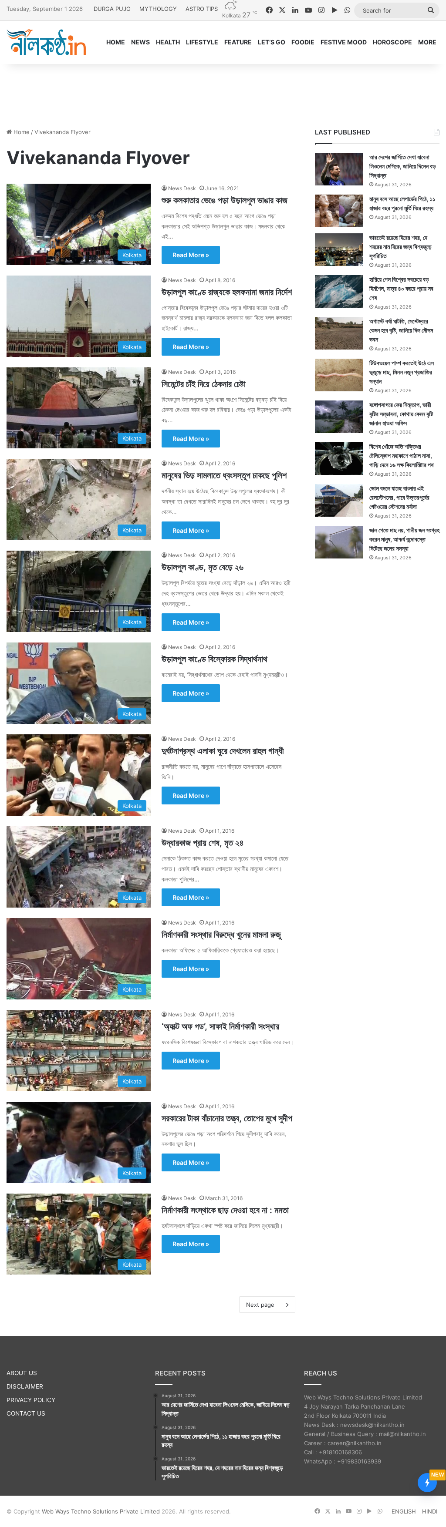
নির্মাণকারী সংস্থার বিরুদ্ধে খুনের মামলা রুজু (221, 934)
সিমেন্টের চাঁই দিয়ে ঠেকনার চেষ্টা (204, 384)
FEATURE (238, 42)
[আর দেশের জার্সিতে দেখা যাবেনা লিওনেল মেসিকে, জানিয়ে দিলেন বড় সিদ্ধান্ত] (339, 169)
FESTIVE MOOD (344, 42)
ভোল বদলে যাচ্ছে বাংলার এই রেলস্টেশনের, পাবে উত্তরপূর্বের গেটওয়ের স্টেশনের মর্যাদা (399, 497)
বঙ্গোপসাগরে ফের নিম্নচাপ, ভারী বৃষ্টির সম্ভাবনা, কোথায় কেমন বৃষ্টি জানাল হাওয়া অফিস (401, 414)
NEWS (140, 42)
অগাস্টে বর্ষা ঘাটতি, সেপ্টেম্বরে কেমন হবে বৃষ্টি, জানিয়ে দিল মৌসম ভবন (401, 330)
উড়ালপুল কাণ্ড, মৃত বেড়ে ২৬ (202, 567)
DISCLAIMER (25, 1386)
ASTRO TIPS (202, 8)
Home (21, 131)
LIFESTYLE (202, 42)
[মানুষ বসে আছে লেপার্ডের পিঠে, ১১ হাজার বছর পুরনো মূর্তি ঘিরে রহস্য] (339, 211)
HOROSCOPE (392, 42)
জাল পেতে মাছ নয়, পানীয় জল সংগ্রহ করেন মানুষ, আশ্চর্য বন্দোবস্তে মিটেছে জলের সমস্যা (404, 539)
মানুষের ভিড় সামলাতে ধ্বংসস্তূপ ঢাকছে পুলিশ (224, 475)
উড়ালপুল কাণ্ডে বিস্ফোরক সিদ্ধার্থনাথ (214, 659)
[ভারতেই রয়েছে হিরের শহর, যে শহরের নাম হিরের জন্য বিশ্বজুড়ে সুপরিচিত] (339, 249)
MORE (427, 42)
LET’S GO (271, 42)
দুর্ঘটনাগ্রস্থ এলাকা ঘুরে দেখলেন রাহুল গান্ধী (223, 751)
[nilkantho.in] (46, 42)
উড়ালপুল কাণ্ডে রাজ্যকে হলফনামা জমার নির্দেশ (227, 292)
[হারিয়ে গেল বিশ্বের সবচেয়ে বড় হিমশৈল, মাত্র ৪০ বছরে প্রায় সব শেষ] (339, 291)
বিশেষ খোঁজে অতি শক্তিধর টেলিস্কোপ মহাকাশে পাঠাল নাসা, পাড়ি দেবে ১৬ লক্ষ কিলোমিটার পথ (401, 455)
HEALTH (168, 42)
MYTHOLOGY (158, 8)
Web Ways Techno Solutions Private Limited (101, 1511)
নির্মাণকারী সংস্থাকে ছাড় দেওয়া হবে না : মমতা (225, 1210)
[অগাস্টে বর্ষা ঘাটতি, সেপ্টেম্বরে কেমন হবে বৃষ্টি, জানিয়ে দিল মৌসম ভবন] (339, 333)
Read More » (190, 255)
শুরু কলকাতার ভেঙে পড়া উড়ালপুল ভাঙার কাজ (224, 200)
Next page (260, 1304)
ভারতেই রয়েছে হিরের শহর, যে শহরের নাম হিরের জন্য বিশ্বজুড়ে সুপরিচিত (400, 246)
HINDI (429, 1511)
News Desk (182, 188)
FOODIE (302, 42)
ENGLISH (404, 1511)
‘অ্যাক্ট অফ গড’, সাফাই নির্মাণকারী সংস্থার (220, 1026)
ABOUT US (22, 1372)
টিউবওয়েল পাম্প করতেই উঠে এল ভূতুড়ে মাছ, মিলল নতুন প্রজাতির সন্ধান (401, 372)
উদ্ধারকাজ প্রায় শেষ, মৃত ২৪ (203, 842)
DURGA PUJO (112, 8)
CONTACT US (26, 1413)
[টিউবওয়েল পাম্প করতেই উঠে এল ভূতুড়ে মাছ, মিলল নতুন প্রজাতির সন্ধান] (339, 375)
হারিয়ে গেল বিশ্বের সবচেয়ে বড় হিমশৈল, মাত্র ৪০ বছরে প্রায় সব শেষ (401, 288)
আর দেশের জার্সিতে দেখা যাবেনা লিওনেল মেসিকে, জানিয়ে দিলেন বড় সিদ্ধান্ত (402, 166)
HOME (115, 42)
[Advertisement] (223, 92)
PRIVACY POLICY (31, 1399)
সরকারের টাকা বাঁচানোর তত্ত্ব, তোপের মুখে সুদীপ (227, 1118)
